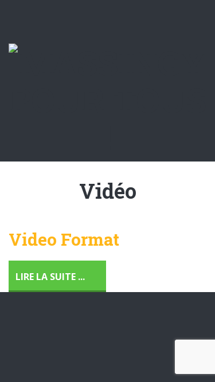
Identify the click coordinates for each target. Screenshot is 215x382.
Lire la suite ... (50, 276)
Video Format (64, 239)
